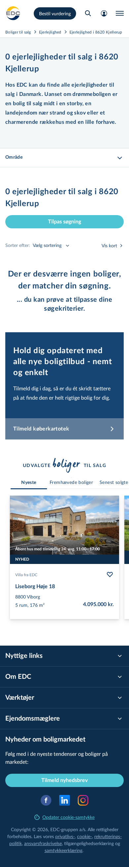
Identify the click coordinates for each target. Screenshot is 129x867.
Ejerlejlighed (50, 32)
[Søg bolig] (88, 13)
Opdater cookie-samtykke (68, 817)
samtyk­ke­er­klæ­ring (63, 850)
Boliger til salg (18, 32)
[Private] (13, 13)
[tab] (29, 483)
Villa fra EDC (26, 574)
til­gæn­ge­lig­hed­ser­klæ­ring (89, 843)
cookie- (84, 836)
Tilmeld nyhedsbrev (64, 780)
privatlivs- (65, 836)
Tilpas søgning (64, 221)
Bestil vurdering (55, 13)
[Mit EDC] (103, 13)
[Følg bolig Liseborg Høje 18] (110, 575)
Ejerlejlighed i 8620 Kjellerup (95, 32)
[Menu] (119, 13)
